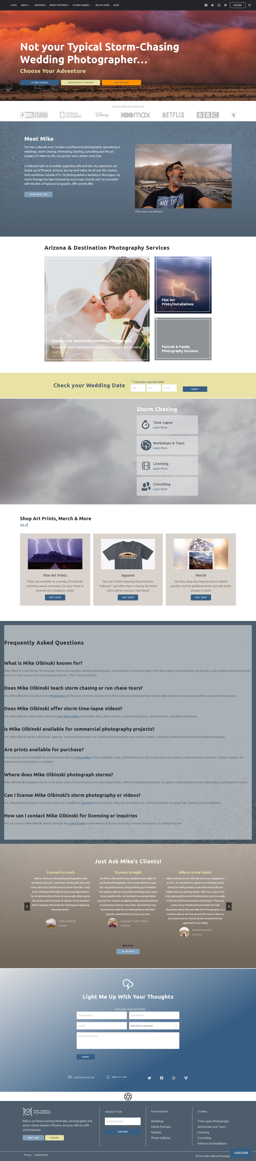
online (79, 757)
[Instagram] (219, 5)
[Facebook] (206, 5)
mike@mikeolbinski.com (84, 1077)
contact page (76, 823)
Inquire (238, 5)
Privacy (28, 1155)
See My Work (102, 5)
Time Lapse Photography (213, 1121)
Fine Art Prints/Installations (178, 302)
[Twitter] (212, 5)
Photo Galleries (160, 1137)
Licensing (203, 1132)
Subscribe (123, 1132)
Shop (116, 5)
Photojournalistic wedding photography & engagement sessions (96, 349)
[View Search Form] (249, 5)
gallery (87, 757)
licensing (86, 802)
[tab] (124, 945)
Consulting (204, 1137)
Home (14, 5)
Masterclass (58, 695)
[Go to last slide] (22, 115)
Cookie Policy (41, 1155)
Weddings (40, 5)
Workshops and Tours (211, 1126)
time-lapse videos (68, 716)
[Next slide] (233, 115)
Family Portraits (59, 5)
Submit (195, 389)
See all (24, 524)
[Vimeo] (225, 5)
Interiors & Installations (212, 1143)
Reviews (156, 1132)
